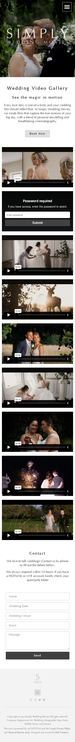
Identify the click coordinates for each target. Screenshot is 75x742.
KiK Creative (61, 732)
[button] (67, 7)
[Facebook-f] (35, 700)
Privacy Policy (63, 728)
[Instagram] (31, 700)
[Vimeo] (44, 700)
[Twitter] (39, 700)
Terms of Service (16, 732)
